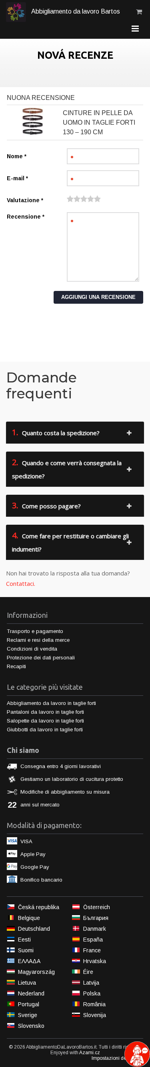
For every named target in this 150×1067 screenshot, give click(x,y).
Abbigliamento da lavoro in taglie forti (51, 703)
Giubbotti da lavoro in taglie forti (45, 730)
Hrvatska (94, 961)
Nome (16, 156)
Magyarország (36, 972)
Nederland (31, 993)
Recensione (25, 216)
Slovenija (94, 1015)
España (93, 939)
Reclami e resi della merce (38, 640)
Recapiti (16, 666)
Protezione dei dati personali (41, 658)
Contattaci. (20, 583)
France (92, 950)
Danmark (94, 929)
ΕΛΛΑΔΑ (29, 961)
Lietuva (27, 982)
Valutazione (25, 200)
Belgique (29, 918)
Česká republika (38, 907)
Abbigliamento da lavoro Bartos (75, 11)
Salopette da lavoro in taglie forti (45, 721)
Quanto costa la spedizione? (56, 432)
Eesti (24, 939)
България (95, 918)
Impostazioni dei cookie (117, 1058)
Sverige (27, 1015)
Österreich (96, 907)
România (94, 1004)
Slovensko (31, 1026)
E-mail (17, 178)
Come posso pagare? (46, 505)
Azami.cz (89, 1052)
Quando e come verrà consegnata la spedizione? (67, 468)
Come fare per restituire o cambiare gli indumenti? (70, 541)
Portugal (28, 1004)
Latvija (91, 982)
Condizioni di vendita (32, 649)
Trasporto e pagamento (35, 631)
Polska (91, 993)
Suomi (26, 950)
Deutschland (34, 929)
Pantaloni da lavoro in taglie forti (45, 712)
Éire (88, 972)
